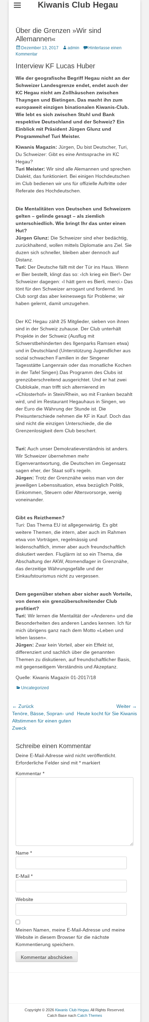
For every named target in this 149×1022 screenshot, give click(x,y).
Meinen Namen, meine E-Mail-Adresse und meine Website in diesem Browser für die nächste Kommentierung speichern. (70, 937)
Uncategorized (35, 687)
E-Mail (24, 876)
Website (24, 899)
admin (73, 47)
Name (24, 853)
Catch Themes (89, 1015)
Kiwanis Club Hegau (78, 4)
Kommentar (30, 773)
